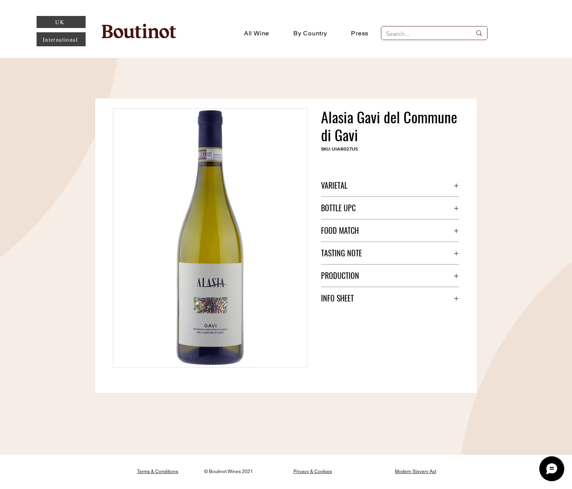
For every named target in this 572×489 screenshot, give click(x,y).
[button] (310, 33)
